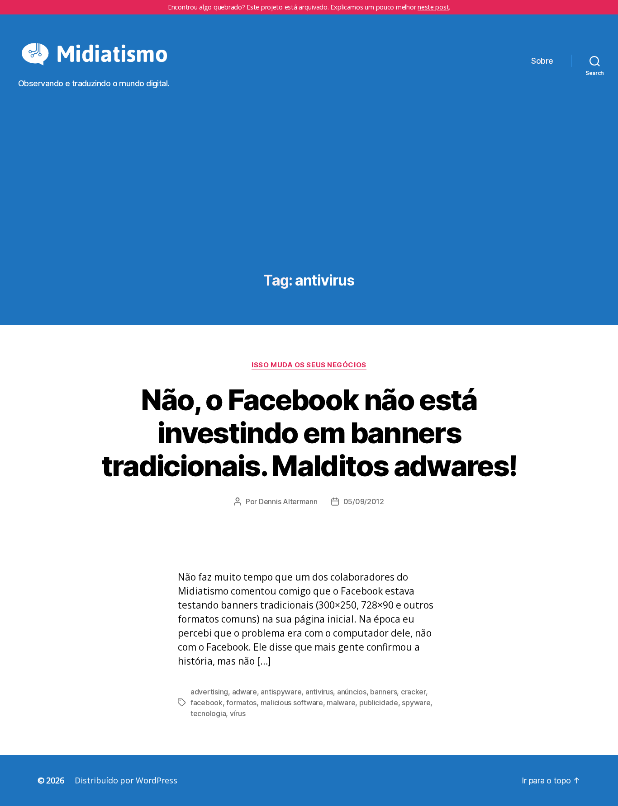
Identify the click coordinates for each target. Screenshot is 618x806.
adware (244, 691)
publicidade (378, 702)
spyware (416, 702)
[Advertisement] (309, 204)
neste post (433, 7)
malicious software (292, 702)
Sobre (542, 61)
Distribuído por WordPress (126, 780)
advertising (209, 691)
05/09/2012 (363, 501)
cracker (413, 691)
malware (341, 702)
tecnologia (208, 713)
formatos (241, 702)
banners (383, 691)
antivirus (319, 691)
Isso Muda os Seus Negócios (309, 365)
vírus (238, 713)
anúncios (351, 691)
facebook (206, 702)
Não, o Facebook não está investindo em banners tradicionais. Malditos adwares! (309, 432)
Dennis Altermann (288, 501)
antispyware (281, 691)
